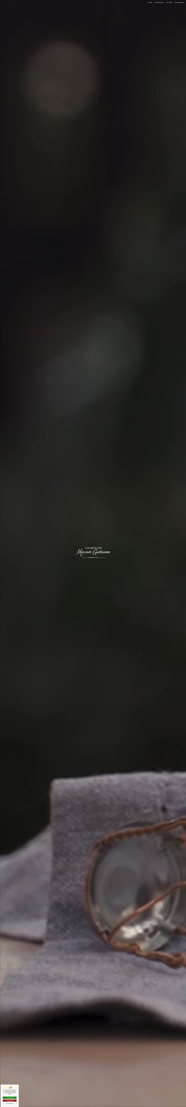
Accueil (150, 2)
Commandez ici (179, 2)
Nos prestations (159, 2)
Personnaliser (9, 1103)
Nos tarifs (169, 2)
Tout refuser (10, 1100)
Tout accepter (10, 1097)
